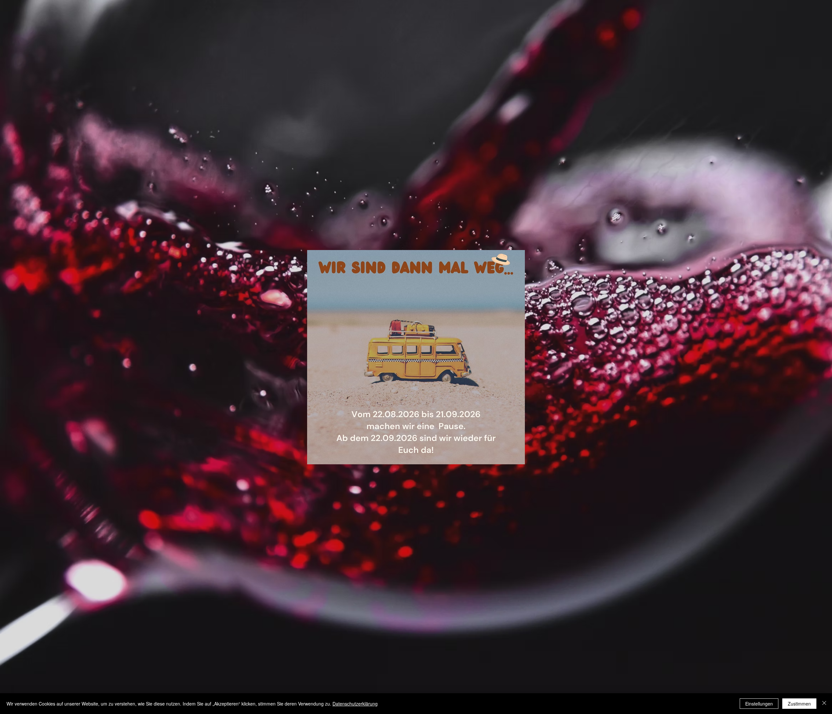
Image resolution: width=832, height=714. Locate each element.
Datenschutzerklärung (355, 703)
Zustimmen (799, 703)
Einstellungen (759, 703)
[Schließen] (824, 703)
